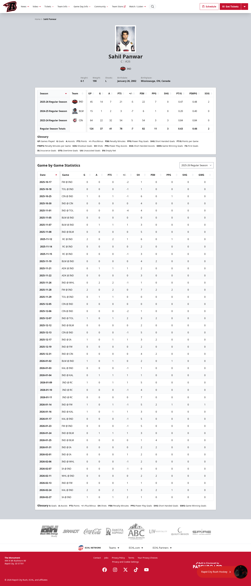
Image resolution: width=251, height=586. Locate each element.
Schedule (211, 6)
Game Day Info (81, 6)
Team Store (117, 6)
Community (100, 6)
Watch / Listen (136, 6)
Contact (97, 557)
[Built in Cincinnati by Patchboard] (207, 565)
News (23, 6)
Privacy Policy (118, 557)
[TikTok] (136, 570)
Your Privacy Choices (148, 557)
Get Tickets (232, 6)
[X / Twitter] (125, 570)
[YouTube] (146, 570)
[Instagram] (115, 570)
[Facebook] (105, 570)
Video (35, 6)
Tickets (47, 6)
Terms (131, 557)
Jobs (106, 557)
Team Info (62, 6)
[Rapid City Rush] (10, 6)
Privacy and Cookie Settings (125, 561)
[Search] (152, 6)
